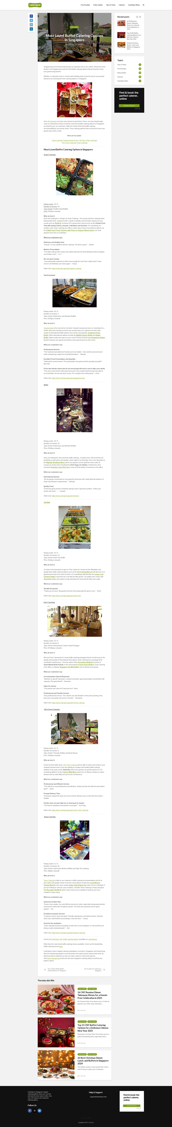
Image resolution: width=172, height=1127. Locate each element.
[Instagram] (35, 1111)
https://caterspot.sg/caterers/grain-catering (66, 268)
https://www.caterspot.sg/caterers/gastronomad (68, 378)
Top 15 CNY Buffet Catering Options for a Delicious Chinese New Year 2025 (93, 1028)
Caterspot (52, 121)
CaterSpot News (134, 5)
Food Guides (85, 5)
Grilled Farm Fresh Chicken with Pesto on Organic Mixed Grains (70, 230)
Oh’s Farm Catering (69, 143)
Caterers (122, 5)
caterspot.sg (92, 939)
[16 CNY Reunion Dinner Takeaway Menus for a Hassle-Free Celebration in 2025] (56, 999)
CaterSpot (91, 1122)
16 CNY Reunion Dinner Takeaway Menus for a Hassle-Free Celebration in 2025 (93, 995)
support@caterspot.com (98, 1097)
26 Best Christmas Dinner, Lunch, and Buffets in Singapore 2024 (93, 1061)
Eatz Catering (91, 140)
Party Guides (98, 5)
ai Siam (83, 140)
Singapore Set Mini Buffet (69, 667)
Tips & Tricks (110, 5)
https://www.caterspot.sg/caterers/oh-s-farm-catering (69, 810)
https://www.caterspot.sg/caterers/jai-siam (66, 596)
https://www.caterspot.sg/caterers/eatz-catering (68, 703)
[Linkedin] (40, 1111)
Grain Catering (57, 140)
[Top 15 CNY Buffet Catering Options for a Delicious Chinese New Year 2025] (56, 1032)
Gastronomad (68, 140)
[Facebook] (30, 1111)
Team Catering (82, 143)
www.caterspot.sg (53, 958)
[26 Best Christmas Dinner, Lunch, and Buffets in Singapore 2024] (56, 1065)
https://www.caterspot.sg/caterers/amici (65, 496)
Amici (76, 140)
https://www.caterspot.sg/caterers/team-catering (68, 933)
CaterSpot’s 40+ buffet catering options (65, 939)
